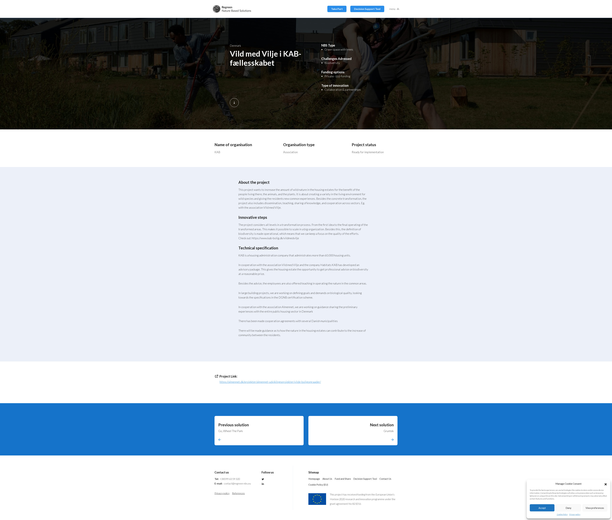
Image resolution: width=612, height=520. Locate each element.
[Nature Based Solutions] (232, 9)
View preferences (595, 507)
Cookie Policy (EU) (318, 484)
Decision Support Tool (367, 8)
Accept (542, 507)
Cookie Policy (562, 514)
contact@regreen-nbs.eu (237, 483)
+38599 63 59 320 (230, 478)
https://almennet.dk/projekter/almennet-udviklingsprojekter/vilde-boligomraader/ (270, 382)
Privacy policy (574, 514)
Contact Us (385, 478)
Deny (568, 507)
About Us (327, 478)
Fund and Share (343, 478)
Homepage (314, 478)
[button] (605, 483)
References (238, 493)
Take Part (337, 8)
